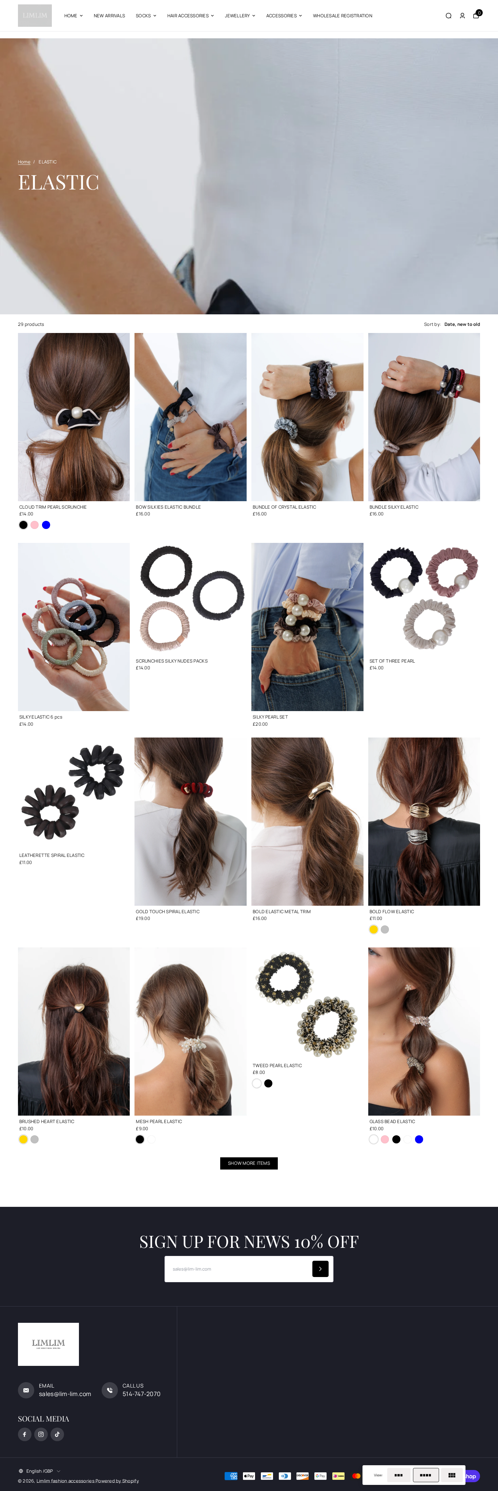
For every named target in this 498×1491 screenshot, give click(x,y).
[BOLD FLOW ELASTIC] (424, 822)
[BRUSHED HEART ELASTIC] (74, 1031)
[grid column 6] (452, 1475)
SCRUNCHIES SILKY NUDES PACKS (171, 661)
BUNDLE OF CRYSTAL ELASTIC (284, 507)
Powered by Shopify (117, 1481)
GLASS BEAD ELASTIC (392, 1121)
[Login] (462, 16)
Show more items (249, 1163)
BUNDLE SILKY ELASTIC (394, 507)
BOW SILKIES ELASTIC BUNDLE (168, 507)
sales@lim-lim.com (65, 1394)
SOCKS (143, 16)
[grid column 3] (399, 1475)
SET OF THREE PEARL (392, 661)
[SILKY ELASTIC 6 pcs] (74, 627)
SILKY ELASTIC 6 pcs (40, 717)
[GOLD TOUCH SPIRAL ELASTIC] (190, 822)
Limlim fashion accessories (66, 1481)
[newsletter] (320, 1269)
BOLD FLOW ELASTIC (392, 911)
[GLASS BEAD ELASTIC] (424, 1031)
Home (24, 162)
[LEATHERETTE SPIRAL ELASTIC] (74, 794)
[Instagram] (41, 1434)
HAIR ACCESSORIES (188, 16)
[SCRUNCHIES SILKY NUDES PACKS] (190, 599)
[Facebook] (25, 1434)
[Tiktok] (57, 1434)
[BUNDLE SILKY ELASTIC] (424, 417)
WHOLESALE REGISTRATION (342, 16)
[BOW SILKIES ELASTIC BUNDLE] (190, 417)
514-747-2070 (142, 1394)
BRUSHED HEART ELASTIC (47, 1121)
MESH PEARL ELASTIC (159, 1121)
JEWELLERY (237, 16)
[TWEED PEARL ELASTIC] (307, 1003)
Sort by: (432, 324)
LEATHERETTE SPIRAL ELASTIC (52, 855)
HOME (71, 16)
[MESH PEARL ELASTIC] (190, 1031)
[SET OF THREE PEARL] (424, 599)
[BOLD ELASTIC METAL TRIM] (307, 822)
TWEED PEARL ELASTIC (277, 1065)
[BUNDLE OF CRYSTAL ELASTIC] (307, 417)
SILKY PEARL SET (270, 717)
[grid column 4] (426, 1475)
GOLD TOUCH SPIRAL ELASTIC (168, 911)
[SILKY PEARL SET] (307, 627)
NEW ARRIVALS (109, 16)
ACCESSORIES (281, 16)
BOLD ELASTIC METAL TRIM (282, 911)
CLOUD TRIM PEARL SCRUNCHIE (53, 507)
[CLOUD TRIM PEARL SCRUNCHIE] (74, 417)
